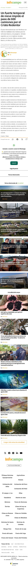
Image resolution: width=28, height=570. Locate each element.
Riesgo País (7, 529)
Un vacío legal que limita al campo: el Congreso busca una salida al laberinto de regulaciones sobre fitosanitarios (13, 194)
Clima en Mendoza (20, 518)
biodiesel (3, 547)
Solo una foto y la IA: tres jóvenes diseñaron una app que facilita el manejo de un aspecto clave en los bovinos (14, 246)
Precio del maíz (7, 533)
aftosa (10, 547)
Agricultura (21, 475)
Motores (7, 502)
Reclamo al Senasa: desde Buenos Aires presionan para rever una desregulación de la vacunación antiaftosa (13, 363)
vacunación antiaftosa (7, 549)
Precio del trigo (21, 533)
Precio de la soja (20, 529)
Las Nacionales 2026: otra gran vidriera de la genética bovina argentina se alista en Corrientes (14, 230)
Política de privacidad (14, 465)
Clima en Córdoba (21, 513)
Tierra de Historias (20, 502)
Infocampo (3, 7)
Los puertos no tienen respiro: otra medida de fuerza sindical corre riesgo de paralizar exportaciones (13, 211)
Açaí (12, 544)
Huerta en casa (21, 497)
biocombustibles (19, 544)
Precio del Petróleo (20, 538)
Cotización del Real (20, 488)
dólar (16, 549)
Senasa (20, 480)
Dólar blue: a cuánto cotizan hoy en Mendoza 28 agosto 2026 (14, 391)
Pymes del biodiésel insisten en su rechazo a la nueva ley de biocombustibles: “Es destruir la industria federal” (13, 337)
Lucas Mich (5, 251)
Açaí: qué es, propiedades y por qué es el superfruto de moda (11, 313)
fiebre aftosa (22, 547)
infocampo (4, 199)
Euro (21, 549)
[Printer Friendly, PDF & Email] (26, 139)
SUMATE (14, 163)
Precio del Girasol (7, 538)
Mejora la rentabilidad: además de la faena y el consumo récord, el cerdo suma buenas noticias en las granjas (13, 264)
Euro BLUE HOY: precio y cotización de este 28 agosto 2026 (13, 413)
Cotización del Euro (20, 484)
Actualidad (8, 7)
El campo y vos (7, 493)
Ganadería (7, 497)
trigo (12, 552)
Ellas (20, 493)
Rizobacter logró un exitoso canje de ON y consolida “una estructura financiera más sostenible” (12, 281)
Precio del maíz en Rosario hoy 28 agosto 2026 (13, 435)
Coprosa (15, 547)
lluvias (7, 506)
